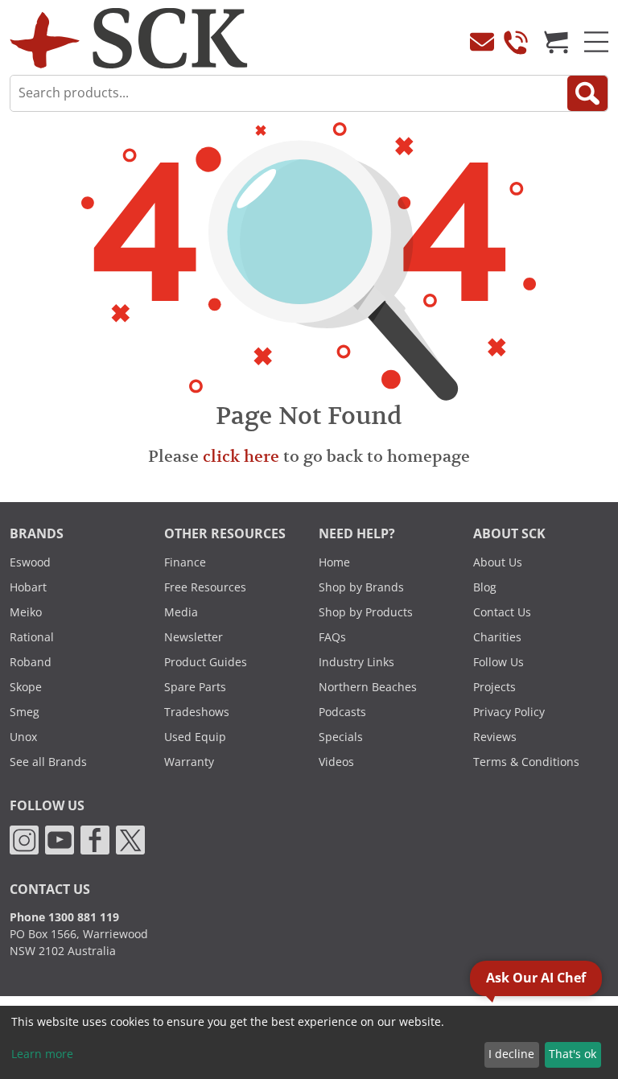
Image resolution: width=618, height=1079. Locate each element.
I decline (511, 1054)
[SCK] (129, 37)
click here (241, 456)
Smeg (24, 712)
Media (181, 612)
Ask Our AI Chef (536, 978)
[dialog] (309, 1042)
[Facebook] (94, 838)
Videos (336, 762)
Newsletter (193, 637)
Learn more (42, 1054)
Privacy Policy (509, 712)
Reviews (495, 737)
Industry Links (356, 662)
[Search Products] (587, 93)
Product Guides (205, 662)
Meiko (26, 612)
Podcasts (342, 712)
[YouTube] (59, 838)
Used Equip (195, 737)
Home (334, 562)
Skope (26, 687)
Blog (484, 587)
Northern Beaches (368, 687)
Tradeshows (196, 712)
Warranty (189, 762)
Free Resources (205, 587)
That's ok (572, 1054)
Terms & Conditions (526, 762)
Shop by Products (366, 612)
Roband (31, 662)
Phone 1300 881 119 (64, 917)
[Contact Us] (482, 42)
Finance (185, 562)
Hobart (28, 587)
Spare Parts (195, 687)
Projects (494, 687)
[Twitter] (130, 838)
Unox (23, 737)
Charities (497, 637)
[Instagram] (24, 838)
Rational (32, 637)
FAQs (332, 637)
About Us (497, 562)
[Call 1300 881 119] (516, 42)
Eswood (30, 562)
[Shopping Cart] (556, 42)
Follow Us (498, 662)
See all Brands (48, 762)
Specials (341, 737)
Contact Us (502, 612)
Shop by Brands (361, 587)
